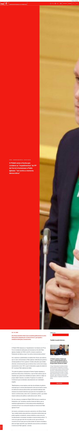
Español (76, 0)
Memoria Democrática (18, 159)
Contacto (65, 3)
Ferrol (10, 159)
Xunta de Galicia (27, 159)
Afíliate (69, 3)
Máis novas (59, 383)
